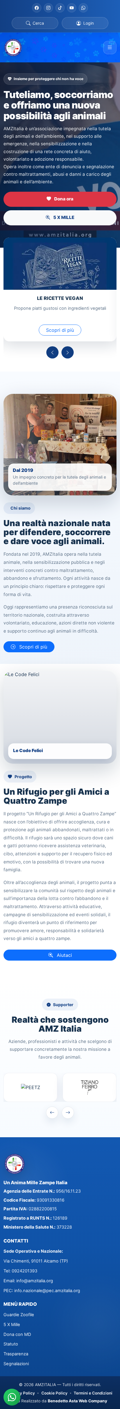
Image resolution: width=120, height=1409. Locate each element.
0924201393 (24, 1271)
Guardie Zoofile (18, 1314)
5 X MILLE (63, 217)
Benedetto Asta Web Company (77, 1401)
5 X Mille (11, 1324)
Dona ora (63, 199)
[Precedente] (52, 352)
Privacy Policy (21, 1393)
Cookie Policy (54, 1393)
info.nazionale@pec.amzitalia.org (47, 1290)
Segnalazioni (16, 1363)
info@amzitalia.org (34, 1280)
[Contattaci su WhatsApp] (11, 1397)
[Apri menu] (110, 47)
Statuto (10, 1344)
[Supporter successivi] (68, 1112)
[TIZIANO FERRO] (90, 1087)
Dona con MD (17, 1334)
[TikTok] (60, 7)
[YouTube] (71, 7)
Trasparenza (15, 1354)
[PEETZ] (30, 1087)
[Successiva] (67, 352)
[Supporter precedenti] (52, 1112)
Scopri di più (60, 330)
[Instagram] (48, 7)
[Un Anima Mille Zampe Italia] (13, 48)
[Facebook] (36, 7)
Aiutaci (63, 955)
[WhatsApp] (83, 7)
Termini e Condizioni (93, 1393)
